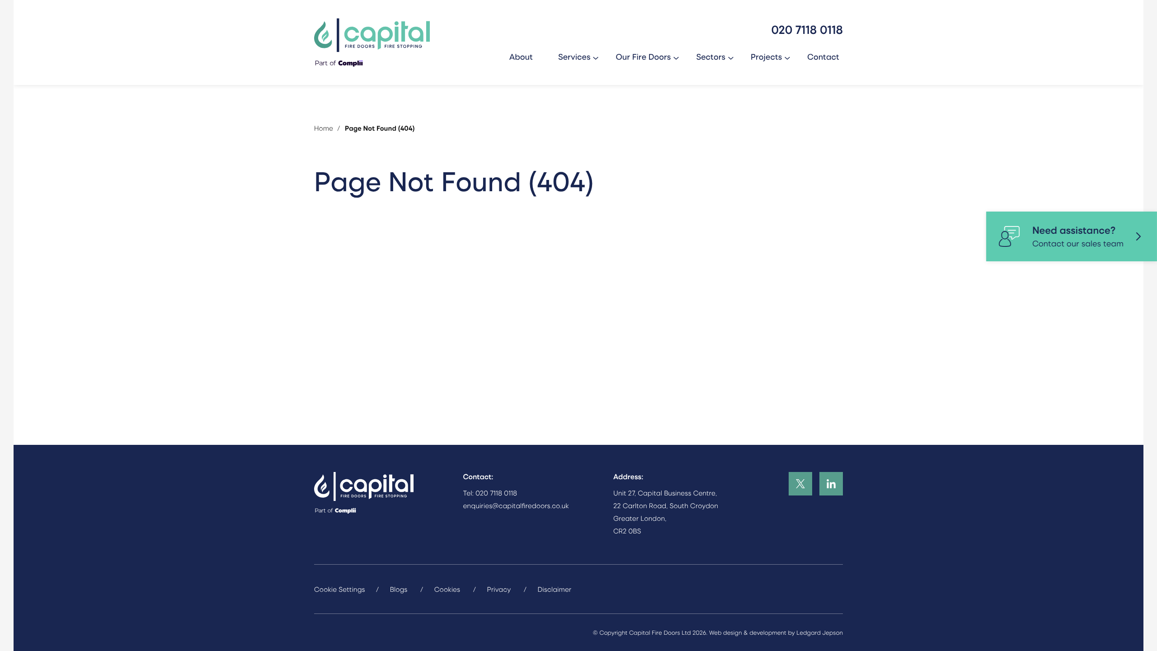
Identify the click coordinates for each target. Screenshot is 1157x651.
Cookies (447, 589)
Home (323, 127)
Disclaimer (555, 589)
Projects (766, 57)
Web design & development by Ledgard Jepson (776, 633)
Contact (823, 57)
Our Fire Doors (643, 57)
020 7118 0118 (496, 492)
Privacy (499, 589)
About (521, 57)
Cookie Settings (339, 589)
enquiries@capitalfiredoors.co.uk (516, 505)
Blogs (399, 589)
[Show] (595, 57)
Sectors (710, 57)
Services (574, 57)
